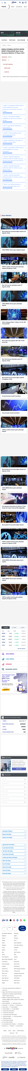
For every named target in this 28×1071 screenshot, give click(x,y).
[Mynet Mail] (25, 2)
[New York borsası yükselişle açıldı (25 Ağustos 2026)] (14, 351)
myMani (16, 957)
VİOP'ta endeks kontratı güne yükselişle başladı (13, 430)
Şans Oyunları (17, 952)
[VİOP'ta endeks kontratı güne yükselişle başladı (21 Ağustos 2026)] (14, 534)
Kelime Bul (16, 961)
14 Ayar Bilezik (13, 1007)
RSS (17, 1033)
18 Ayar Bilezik (5, 1009)
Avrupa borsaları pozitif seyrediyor (11, 396)
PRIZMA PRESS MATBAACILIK (8, 724)
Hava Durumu (5, 980)
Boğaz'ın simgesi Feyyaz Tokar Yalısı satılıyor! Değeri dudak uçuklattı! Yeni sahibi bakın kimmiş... (13, 999)
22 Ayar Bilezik (15, 1009)
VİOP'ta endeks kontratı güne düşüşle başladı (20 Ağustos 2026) (12, 597)
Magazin (4, 945)
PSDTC (3, 636)
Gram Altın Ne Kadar (8, 848)
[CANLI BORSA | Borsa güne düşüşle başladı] (14, 242)
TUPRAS (4, 726)
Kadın (3, 942)
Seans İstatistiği (21, 40)
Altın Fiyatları (5, 971)
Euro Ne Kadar (6, 864)
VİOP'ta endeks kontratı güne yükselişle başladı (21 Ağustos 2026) (13, 542)
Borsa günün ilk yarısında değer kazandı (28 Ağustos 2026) (14, 232)
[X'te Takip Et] (11, 920)
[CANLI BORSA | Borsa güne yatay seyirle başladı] (14, 552)
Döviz (25, 6)
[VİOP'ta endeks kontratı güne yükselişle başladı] (14, 422)
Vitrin (15, 940)
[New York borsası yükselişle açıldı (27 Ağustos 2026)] (14, 277)
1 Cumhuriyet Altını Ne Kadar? (9, 1014)
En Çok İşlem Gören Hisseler (9, 1024)
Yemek (3, 940)
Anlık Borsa (19, 6)
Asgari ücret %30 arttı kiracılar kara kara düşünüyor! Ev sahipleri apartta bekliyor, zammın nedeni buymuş (12, 993)
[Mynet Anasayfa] (14, 2)
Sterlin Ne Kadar (7, 867)
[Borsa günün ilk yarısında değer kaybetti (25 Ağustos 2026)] (14, 369)
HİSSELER (9, 664)
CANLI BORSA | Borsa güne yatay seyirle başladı (12, 560)
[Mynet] (5, 1057)
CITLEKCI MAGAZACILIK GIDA (8, 732)
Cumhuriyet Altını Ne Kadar (10, 857)
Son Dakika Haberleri (7, 933)
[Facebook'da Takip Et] (7, 920)
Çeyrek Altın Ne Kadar (8, 844)
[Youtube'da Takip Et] (21, 920)
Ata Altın (12, 1005)
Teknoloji (16, 933)
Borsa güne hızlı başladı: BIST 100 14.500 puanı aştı (13, 341)
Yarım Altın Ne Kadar (8, 854)
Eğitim (3, 950)
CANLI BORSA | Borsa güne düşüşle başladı (13, 250)
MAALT (3, 639)
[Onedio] (12, 1057)
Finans (3, 938)
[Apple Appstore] (9, 928)
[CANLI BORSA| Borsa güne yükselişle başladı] (14, 480)
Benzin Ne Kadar (7, 834)
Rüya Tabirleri (5, 978)
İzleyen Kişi (21, 721)
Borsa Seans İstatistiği (7, 959)
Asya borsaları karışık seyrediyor (11, 413)
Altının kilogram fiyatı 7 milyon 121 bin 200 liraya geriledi (14, 323)
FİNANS (4, 7)
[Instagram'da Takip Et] (14, 920)
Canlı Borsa (4, 40)
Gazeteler (16, 947)
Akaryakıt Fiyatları (7, 831)
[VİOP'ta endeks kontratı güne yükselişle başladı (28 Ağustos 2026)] (14, 259)
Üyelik (14, 1030)
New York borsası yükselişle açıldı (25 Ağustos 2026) (12, 359)
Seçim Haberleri (17, 942)
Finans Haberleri (6, 1003)
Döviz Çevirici (7, 775)
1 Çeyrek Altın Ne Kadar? (8, 1010)
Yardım (9, 1030)
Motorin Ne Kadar (7, 837)
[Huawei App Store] (15, 928)
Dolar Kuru (4, 973)
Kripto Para (4, 968)
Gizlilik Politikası (20, 1030)
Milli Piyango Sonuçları (19, 968)
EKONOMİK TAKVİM (11, 669)
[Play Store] (4, 928)
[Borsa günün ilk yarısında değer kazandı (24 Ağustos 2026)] (14, 461)
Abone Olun (19, 769)
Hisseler (4, 966)
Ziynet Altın (5, 1007)
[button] (4, 2)
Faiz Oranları (19, 1026)
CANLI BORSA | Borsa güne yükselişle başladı (12, 304)
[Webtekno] (21, 1057)
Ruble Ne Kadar (7, 873)
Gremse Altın (19, 1005)
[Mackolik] (9, 1053)
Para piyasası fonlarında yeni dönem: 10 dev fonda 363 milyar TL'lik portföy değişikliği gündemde (14, 507)
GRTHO (3, 642)
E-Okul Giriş (17, 971)
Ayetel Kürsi (17, 980)
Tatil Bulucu (17, 966)
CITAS (3, 645)
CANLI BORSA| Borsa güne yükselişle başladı (12, 488)
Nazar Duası (17, 982)
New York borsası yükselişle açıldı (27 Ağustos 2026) (12, 286)
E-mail (15, 950)
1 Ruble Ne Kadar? (6, 1018)
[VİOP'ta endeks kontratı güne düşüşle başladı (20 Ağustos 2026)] (14, 589)
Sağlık (15, 935)
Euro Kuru (4, 975)
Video (3, 954)
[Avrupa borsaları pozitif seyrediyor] (14, 388)
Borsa (12, 6)
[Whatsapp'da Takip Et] (24, 920)
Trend (3, 947)
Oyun (15, 959)
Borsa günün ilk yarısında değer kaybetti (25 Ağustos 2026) (13, 378)
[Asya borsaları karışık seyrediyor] (14, 405)
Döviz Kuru (5, 1026)
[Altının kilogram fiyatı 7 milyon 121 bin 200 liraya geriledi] (14, 314)
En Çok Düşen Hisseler (7, 1020)
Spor (3, 952)
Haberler (4, 935)
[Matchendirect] (18, 1053)
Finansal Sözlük (5, 964)
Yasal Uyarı (12, 1033)
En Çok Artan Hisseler (7, 1022)
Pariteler (12, 1026)
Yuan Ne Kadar (6, 870)
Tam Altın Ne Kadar (8, 851)
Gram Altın (4, 1005)
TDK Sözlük (16, 978)
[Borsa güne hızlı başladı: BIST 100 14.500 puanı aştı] (14, 333)
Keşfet (3, 982)
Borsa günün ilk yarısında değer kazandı (13, 525)
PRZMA (3, 633)
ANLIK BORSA (10, 654)
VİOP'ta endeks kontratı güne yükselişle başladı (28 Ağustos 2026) (13, 267)
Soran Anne (16, 964)
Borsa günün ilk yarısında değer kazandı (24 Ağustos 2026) (14, 470)
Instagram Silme (18, 975)
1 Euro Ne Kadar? (17, 1016)
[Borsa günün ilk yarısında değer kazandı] (14, 517)
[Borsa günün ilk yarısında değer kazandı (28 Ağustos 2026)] (14, 223)
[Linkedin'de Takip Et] (17, 920)
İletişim (5, 1030)
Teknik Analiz (12, 40)
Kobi (15, 954)
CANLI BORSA (10, 659)
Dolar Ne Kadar (7, 860)
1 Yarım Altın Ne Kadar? (8, 1012)
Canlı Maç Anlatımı (18, 945)
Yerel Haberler (5, 957)
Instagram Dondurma (19, 973)
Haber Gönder (23, 928)
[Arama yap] (20, 2)
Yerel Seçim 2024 (17, 1003)
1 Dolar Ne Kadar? (6, 1016)
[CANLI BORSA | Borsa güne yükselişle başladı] (14, 296)
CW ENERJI (4, 729)
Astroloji (16, 938)
